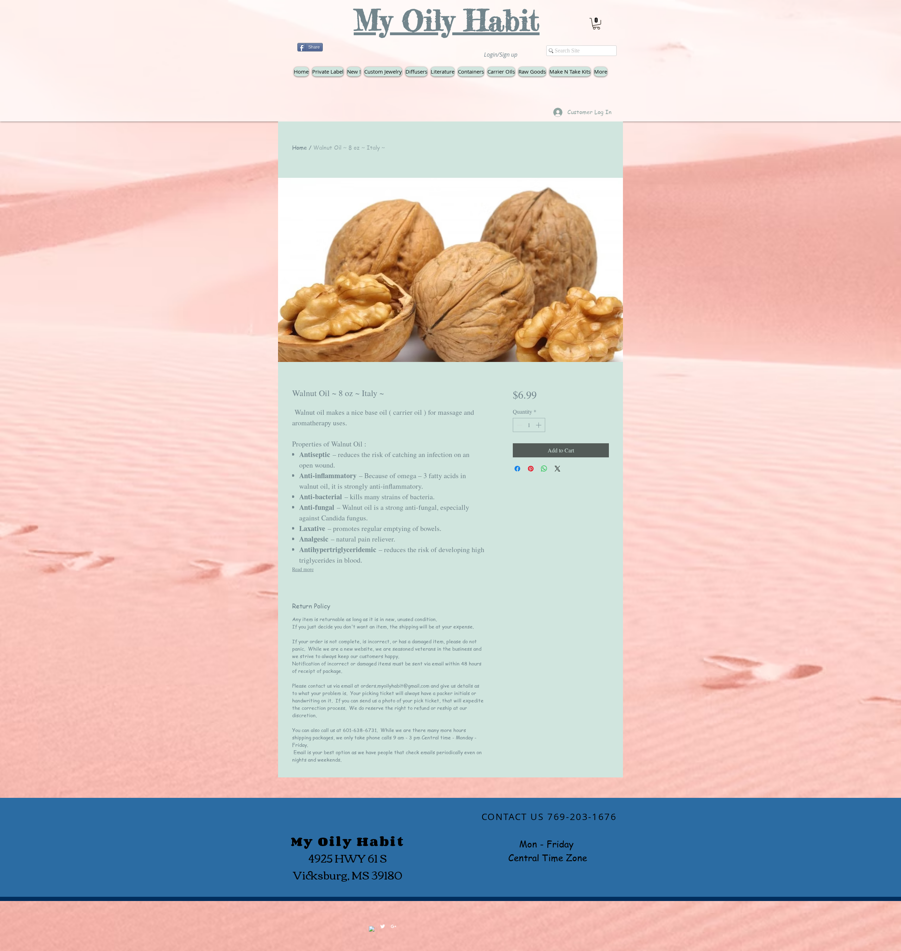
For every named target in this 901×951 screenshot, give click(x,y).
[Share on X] (557, 468)
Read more (303, 569)
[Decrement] (519, 425)
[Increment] (539, 425)
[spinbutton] (529, 425)
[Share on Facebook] (517, 468)
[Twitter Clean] (382, 926)
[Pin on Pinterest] (531, 468)
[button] (596, 24)
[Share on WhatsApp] (544, 468)
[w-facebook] (371, 929)
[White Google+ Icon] (393, 926)
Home (299, 147)
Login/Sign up (500, 54)
